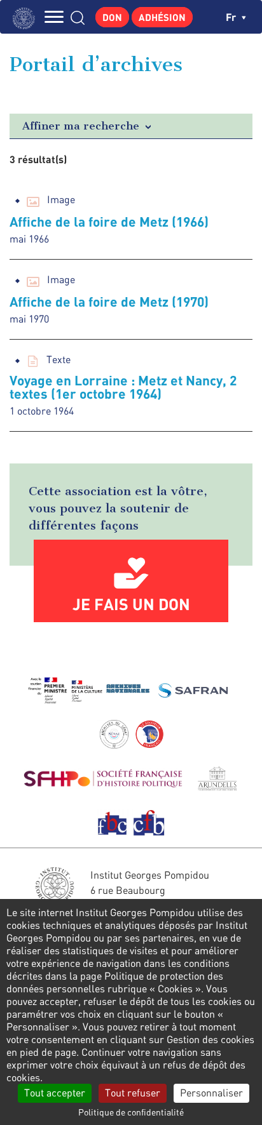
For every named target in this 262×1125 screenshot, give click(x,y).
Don (112, 17)
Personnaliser (211, 1092)
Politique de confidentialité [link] (131, 1112)
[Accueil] (27, 16)
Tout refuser (132, 1092)
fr (232, 17)
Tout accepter (54, 1092)
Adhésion (162, 17)
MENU (54, 17)
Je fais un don (131, 603)
